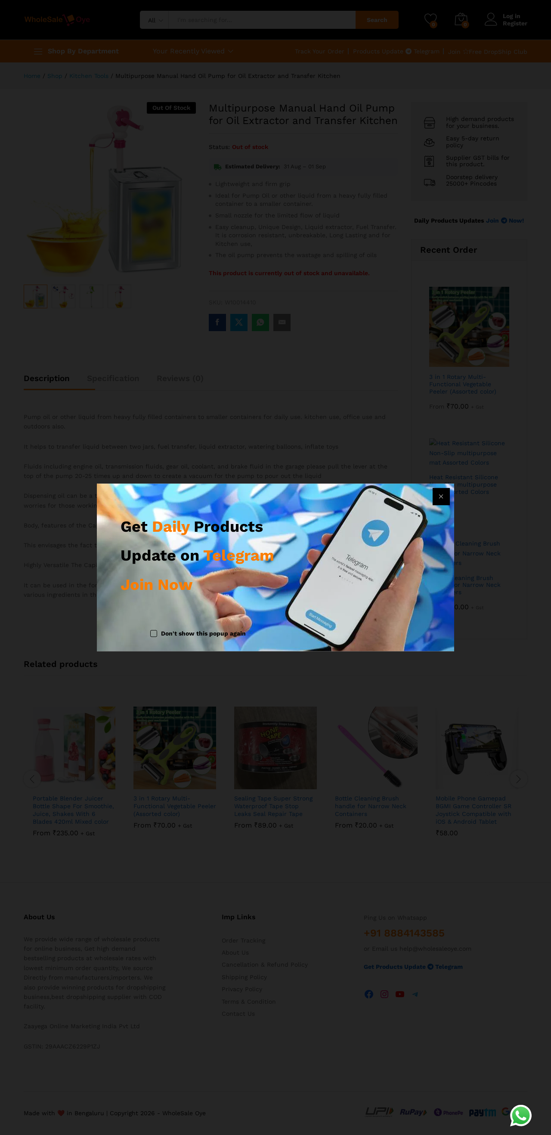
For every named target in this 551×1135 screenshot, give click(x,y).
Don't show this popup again (203, 633)
